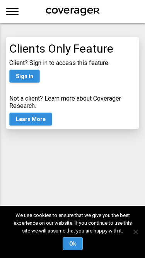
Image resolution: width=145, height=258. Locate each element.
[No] (135, 232)
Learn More (31, 119)
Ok (72, 244)
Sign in (24, 76)
